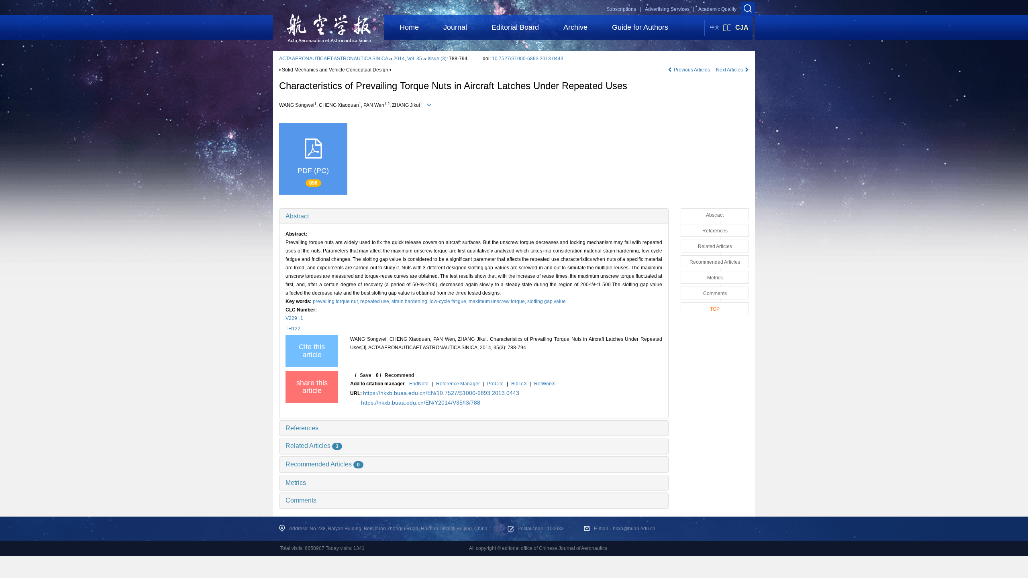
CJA (742, 27)
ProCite (495, 384)
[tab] (473, 216)
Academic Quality (717, 9)
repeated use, (376, 301)
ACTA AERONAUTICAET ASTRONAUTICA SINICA (333, 58)
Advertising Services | (669, 9)
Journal (455, 27)
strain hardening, (411, 301)
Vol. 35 (414, 58)
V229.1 (294, 318)
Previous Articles (692, 70)
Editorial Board (515, 27)
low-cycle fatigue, (449, 301)
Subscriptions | (623, 9)
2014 (399, 58)
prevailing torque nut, (336, 301)
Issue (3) (437, 58)
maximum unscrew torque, (498, 301)
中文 (715, 27)
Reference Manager (458, 384)
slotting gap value (546, 301)
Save (365, 375)
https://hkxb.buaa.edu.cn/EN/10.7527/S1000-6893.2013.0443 (441, 393)
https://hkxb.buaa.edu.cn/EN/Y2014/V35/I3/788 (420, 402)
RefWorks (544, 384)
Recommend (399, 375)
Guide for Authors (640, 27)
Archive (575, 27)
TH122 (293, 329)
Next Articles (730, 70)
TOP (715, 309)
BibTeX (519, 384)
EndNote (418, 384)
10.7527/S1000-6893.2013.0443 (527, 58)
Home (409, 27)
